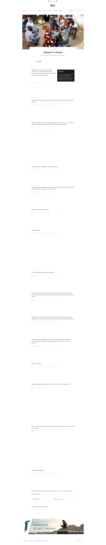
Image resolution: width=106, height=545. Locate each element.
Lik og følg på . (40, 506)
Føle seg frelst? (36, 499)
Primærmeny (24, 11)
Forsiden (25, 540)
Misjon (54, 10)
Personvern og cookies (41, 540)
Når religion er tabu (59, 499)
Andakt (49, 10)
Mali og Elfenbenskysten (68, 79)
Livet (44, 10)
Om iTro (31, 540)
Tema (40, 10)
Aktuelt (60, 10)
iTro (53, 5)
